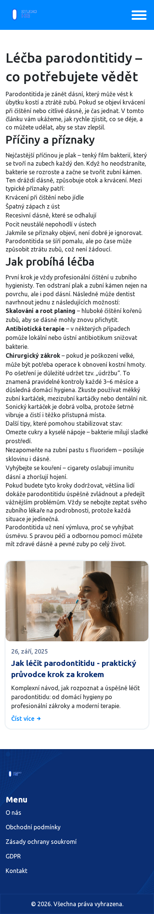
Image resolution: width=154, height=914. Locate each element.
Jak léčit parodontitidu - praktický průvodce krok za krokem (73, 668)
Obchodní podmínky (33, 827)
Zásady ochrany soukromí (41, 841)
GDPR (13, 856)
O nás (13, 812)
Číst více (23, 718)
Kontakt (16, 870)
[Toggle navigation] (139, 15)
